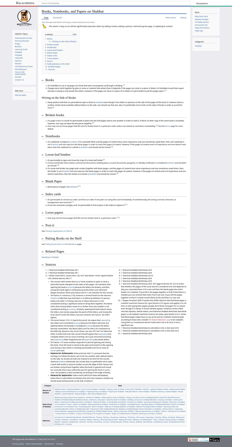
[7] (104, 159)
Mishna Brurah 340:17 (83, 353)
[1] (124, 85)
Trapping (64, 422)
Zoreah (85, 409)
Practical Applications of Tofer (57, 231)
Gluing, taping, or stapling (174, 419)
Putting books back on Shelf (57, 244)
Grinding (130, 404)
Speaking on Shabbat (94, 411)
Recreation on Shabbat (153, 409)
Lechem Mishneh (68, 394)
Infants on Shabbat (178, 404)
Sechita (82, 411)
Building (139, 422)
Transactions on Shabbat (177, 411)
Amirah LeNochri (160, 397)
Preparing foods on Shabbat (96, 391)
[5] (157, 126)
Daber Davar (138, 409)
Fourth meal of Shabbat (89, 389)
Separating (150, 417)
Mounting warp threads (109, 419)
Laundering (73, 419)
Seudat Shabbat (171, 391)
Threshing (131, 417)
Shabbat (99, 102)
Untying (161, 419)
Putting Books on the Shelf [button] (63, 238)
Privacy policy (18, 444)
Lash (88, 407)
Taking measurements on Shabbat (147, 411)
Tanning (90, 422)
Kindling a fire (59, 424)
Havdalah (102, 389)
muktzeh (73, 142)
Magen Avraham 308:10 (133, 300)
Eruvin (69, 404)
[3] (53, 107)
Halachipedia (25, 3)
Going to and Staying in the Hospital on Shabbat (93, 413)
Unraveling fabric (146, 419)
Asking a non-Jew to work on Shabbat (139, 397)
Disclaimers (49, 444)
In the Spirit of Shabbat (133, 389)
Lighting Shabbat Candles (159, 389)
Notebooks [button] (52, 136)
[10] (79, 186)
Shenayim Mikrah (131, 391)
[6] (112, 147)
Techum (164, 411)
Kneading (82, 407)
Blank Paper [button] (53, 181)
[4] (93, 123)
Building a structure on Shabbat (138, 400)
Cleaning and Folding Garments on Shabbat (76, 402)
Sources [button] (50, 264)
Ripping (57, 422)
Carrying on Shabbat (165, 400)
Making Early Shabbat (177, 389)
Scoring (106, 422)
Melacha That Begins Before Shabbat (149, 407)
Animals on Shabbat (93, 397)
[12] (126, 204)
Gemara (107, 295)
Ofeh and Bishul (119, 402)
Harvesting (114, 417)
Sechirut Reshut (168, 409)
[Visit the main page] (24, 18)
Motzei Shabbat (80, 394)
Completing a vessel (160, 422)
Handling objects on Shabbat (151, 404)
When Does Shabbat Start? (97, 394)
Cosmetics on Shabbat (135, 402)
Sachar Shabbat (131, 413)
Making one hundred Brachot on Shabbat (70, 391)
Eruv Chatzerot (60, 404)
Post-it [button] (49, 225)
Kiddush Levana (60, 389)
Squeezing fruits (73, 411)
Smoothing (98, 422)
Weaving (136, 419)
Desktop (59, 444)
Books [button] (49, 80)
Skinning (82, 422)
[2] (165, 90)
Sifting (164, 417)
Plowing (99, 417)
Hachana (114, 409)
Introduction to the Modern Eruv (66, 407)
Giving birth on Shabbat (117, 404)
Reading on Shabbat (50, 257)
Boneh (153, 400)
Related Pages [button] (54, 251)
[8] (58, 165)
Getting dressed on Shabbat (98, 404)
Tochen (137, 404)
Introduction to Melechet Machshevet (67, 417)
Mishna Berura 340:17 (61, 278)
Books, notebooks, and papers (94, 400)
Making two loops (125, 419)
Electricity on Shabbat (177, 402)
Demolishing (147, 422)
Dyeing (89, 419)
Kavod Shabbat (144, 391)
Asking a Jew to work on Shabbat (113, 397)
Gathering (123, 417)
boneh (53, 350)
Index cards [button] (53, 194)
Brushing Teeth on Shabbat (116, 400)
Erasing (132, 422)
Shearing (65, 419)
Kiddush (146, 389)
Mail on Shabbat (98, 407)
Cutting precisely (116, 422)
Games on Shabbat (80, 404)
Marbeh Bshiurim (89, 417)
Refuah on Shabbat (127, 407)
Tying (155, 419)
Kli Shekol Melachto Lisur (159, 319)
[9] (117, 173)
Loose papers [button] (54, 212)
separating (105, 320)
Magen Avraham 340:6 (60, 292)
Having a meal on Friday (115, 389)
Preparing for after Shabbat (100, 409)
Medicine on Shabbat (112, 407)
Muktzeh (54, 144)
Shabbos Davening (157, 391)
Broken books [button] (54, 115)
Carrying (69, 424)
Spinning (96, 419)
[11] (72, 202)
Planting (106, 417)
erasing (71, 287)
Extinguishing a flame (177, 422)
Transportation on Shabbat (65, 413)
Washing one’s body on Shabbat (150, 413)
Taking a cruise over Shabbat (123, 411)
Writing (125, 422)
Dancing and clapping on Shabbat (156, 402)
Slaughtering (73, 422)
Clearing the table (99, 402)
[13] (118, 217)
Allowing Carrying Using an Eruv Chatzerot (69, 397)
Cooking (110, 402)
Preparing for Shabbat (116, 391)
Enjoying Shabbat (73, 389)
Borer (167, 126)
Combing (82, 419)
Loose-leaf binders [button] (57, 154)
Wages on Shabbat (118, 413)
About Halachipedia (34, 444)
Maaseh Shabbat (76, 400)
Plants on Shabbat (76, 409)
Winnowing (140, 417)
